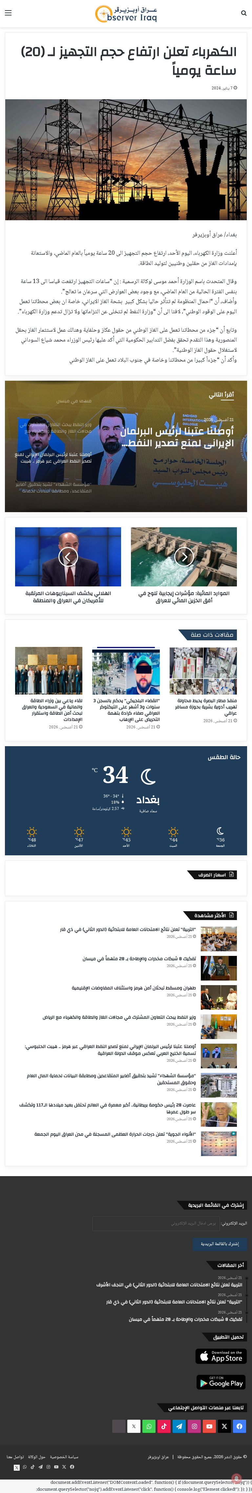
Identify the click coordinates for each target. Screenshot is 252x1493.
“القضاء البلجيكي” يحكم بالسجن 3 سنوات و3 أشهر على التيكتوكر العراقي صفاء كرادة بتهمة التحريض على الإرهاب (127, 710)
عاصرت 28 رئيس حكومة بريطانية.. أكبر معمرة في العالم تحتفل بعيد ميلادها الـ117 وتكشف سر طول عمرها (107, 1108)
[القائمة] (8, 16)
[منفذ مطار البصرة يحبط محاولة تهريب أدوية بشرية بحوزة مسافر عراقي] (203, 671)
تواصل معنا (15, 1457)
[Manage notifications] (236, 1478)
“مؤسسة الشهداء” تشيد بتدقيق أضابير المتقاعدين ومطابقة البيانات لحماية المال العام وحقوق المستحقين (180, 437)
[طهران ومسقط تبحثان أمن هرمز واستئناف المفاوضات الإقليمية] (219, 997)
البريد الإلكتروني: (233, 1223)
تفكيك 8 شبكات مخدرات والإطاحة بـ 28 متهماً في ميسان (139, 959)
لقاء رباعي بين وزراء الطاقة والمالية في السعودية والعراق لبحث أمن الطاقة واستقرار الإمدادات (52, 710)
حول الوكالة (37, 1457)
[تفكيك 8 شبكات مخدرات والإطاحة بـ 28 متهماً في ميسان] (219, 968)
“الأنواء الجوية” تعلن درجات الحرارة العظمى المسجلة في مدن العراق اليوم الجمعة (115, 1134)
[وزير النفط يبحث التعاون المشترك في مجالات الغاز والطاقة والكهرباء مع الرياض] (219, 1026)
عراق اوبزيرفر (158, 1457)
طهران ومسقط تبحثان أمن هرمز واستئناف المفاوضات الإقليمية (134, 988)
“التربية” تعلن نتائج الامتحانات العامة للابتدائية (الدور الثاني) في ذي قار (128, 929)
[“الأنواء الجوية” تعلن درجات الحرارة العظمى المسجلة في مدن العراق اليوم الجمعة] (219, 1143)
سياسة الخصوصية (64, 1457)
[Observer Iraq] (126, 14)
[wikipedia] (118, 1426)
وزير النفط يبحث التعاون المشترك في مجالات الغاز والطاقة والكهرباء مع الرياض (119, 1017)
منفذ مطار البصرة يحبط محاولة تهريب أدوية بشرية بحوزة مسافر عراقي (206, 707)
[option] (126, 446)
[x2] (133, 1426)
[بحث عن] (244, 16)
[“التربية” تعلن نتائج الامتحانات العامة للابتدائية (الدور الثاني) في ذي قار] (219, 939)
